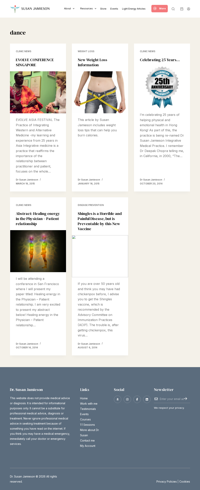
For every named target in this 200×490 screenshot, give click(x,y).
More (162, 8)
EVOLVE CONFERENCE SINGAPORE (35, 62)
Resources (86, 8)
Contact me (87, 440)
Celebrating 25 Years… (160, 60)
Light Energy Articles (134, 8)
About (67, 8)
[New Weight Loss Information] (100, 92)
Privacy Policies (166, 481)
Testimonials (88, 408)
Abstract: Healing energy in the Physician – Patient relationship (38, 218)
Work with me (88, 403)
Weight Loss (86, 51)
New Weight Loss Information (92, 62)
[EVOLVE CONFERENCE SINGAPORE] (38, 92)
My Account (87, 445)
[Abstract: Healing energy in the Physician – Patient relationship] (38, 251)
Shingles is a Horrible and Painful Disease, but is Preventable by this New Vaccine (100, 221)
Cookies (184, 481)
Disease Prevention (91, 205)
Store (103, 8)
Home (84, 398)
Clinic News (23, 51)
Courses (85, 419)
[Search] (173, 8)
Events (114, 8)
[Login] (188, 8)
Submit (185, 398)
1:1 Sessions (87, 424)
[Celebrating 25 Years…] (162, 87)
